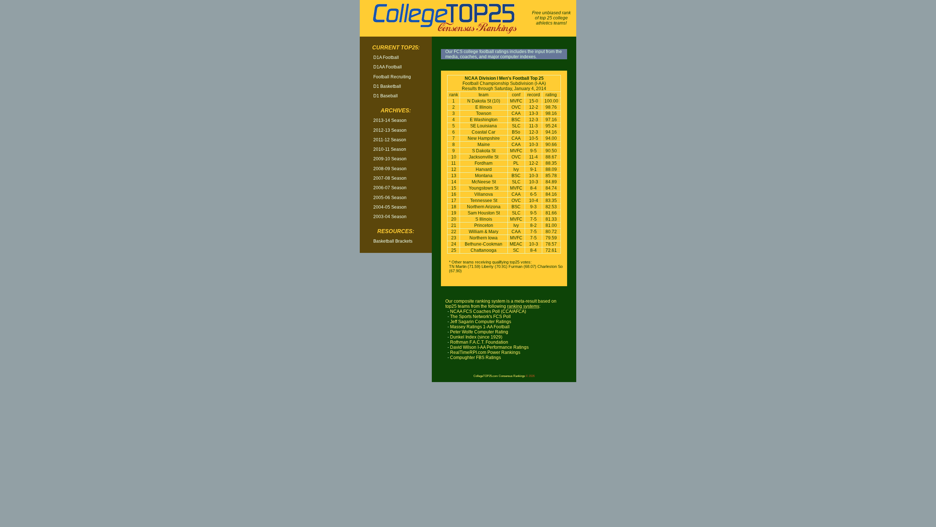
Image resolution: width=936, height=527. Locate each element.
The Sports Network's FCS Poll (480, 316)
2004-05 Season (390, 207)
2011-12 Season (389, 139)
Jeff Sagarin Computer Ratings (480, 321)
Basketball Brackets (392, 241)
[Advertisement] (396, 369)
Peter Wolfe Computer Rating (479, 331)
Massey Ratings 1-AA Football (480, 326)
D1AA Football (387, 67)
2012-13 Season (390, 130)
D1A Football (386, 57)
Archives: (396, 110)
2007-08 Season (390, 178)
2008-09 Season (390, 168)
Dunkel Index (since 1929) (476, 337)
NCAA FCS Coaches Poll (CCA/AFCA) (488, 311)
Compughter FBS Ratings (475, 357)
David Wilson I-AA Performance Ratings (489, 347)
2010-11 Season (389, 149)
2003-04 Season (390, 216)
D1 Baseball (385, 95)
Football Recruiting (392, 76)
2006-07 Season (390, 187)
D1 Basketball (387, 86)
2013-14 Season (390, 120)
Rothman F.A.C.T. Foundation (479, 342)
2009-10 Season (390, 158)
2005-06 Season (390, 197)
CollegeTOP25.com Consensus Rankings (499, 376)
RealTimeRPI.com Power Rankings (485, 352)
